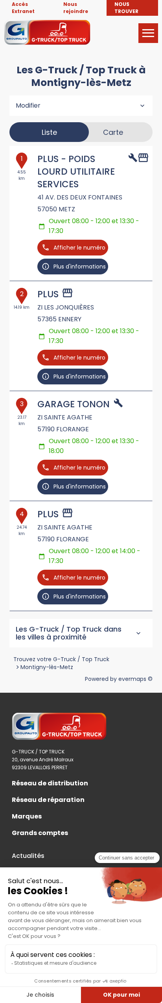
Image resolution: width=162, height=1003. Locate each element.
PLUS (48, 294)
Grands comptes (40, 833)
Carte (113, 132)
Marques (27, 816)
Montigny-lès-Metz (46, 667)
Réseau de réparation (48, 800)
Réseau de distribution (50, 783)
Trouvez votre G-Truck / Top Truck (61, 659)
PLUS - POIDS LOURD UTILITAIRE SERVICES (76, 171)
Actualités (28, 856)
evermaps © (135, 679)
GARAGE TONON (73, 404)
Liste (49, 132)
